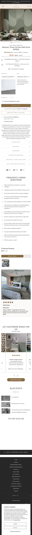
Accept (15, 523)
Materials (16, 146)
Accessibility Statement (16, 486)
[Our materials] (5, 398)
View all (16, 392)
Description (16, 142)
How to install (16, 471)
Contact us (16, 469)
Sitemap (16, 490)
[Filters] (25, 256)
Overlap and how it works (18, 403)
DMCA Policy (16, 488)
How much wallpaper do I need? (12, 101)
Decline (15, 527)
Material (4, 73)
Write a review (12, 256)
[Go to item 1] (5, 263)
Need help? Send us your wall (16, 112)
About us (16, 495)
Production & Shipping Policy (16, 467)
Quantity (4, 97)
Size (18, 73)
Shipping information (16, 155)
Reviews (16, 462)
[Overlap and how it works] (5, 404)
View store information (8, 121)
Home (10, 45)
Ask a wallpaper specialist (16, 163)
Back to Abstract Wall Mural (17, 452)
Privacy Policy (17, 520)
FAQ (16, 459)
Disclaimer (16, 150)
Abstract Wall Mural (17, 45)
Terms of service (16, 481)
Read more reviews (16, 379)
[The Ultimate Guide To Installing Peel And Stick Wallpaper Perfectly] (5, 411)
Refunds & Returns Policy (16, 464)
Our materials (15, 397)
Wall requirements (16, 476)
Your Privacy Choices (16, 483)
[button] (28, 6)
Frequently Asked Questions (16, 159)
